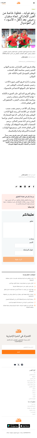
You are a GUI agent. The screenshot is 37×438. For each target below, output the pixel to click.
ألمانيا (34, 396)
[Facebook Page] (22, 364)
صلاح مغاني (24, 57)
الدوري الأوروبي (32, 386)
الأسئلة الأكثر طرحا (31, 406)
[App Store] (25, 425)
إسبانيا (33, 390)
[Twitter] (18, 364)
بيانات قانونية (32, 410)
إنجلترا (34, 388)
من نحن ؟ (33, 404)
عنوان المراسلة (28, 250)
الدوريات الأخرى (32, 398)
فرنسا (34, 394)
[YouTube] (15, 364)
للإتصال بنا (33, 412)
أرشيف (33, 414)
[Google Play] (13, 425)
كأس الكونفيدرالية (31, 382)
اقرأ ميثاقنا (31, 207)
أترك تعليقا (18, 259)
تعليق (31, 221)
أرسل (18, 352)
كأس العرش (32, 378)
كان (34, 372)
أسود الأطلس (32, 374)
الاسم (31, 242)
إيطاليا (33, 392)
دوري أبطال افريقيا (31, 380)
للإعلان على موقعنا (31, 408)
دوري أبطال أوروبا (31, 384)
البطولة (33, 9)
